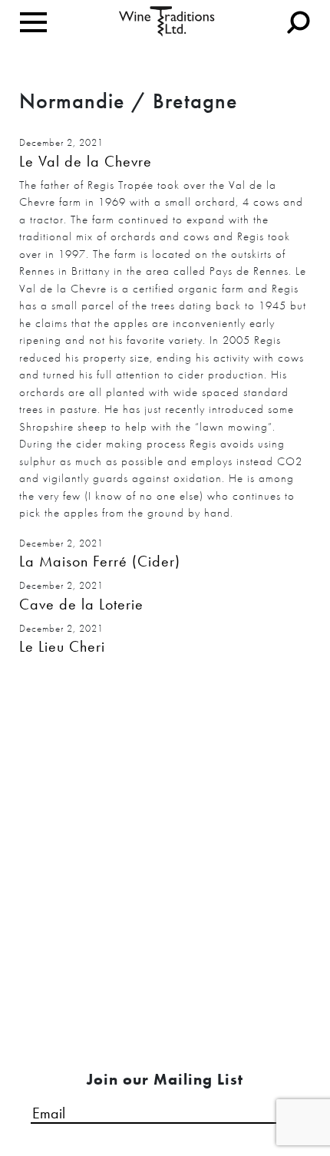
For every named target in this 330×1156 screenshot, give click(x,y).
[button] (165, 161)
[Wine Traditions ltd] (167, 20)
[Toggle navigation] (33, 22)
